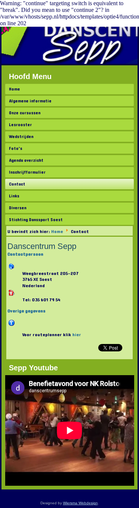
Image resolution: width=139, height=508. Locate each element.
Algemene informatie (30, 101)
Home (14, 89)
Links (14, 196)
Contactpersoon (25, 254)
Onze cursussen (24, 113)
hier (76, 334)
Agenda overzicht (26, 160)
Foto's (15, 148)
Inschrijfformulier (27, 172)
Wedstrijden (21, 136)
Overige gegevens (26, 311)
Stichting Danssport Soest (36, 220)
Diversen (17, 208)
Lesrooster (20, 125)
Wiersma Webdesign (80, 503)
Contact (17, 184)
